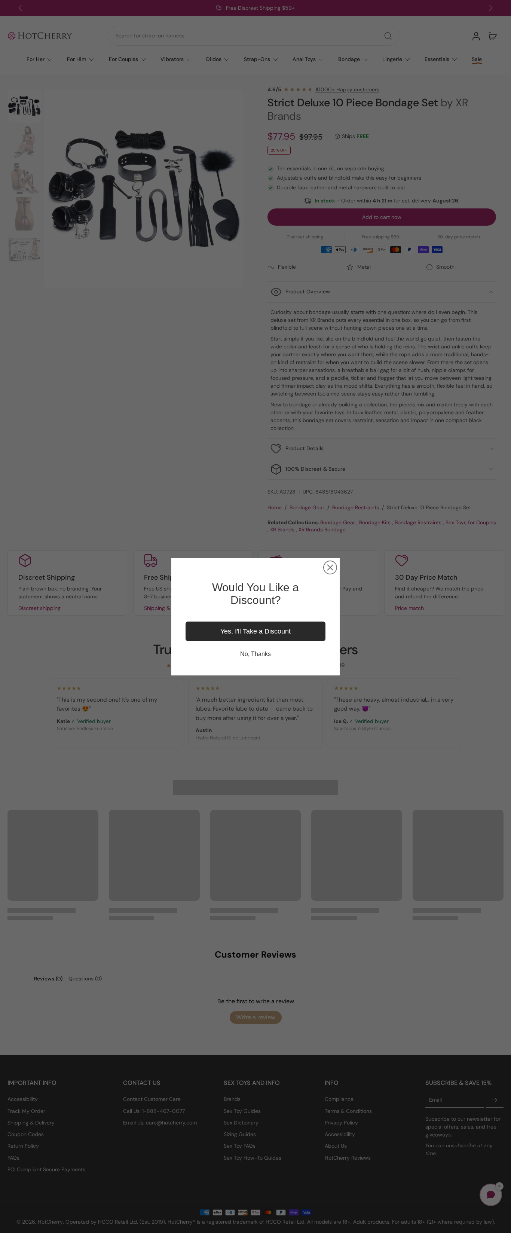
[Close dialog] (330, 567)
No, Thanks (255, 654)
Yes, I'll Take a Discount (255, 631)
